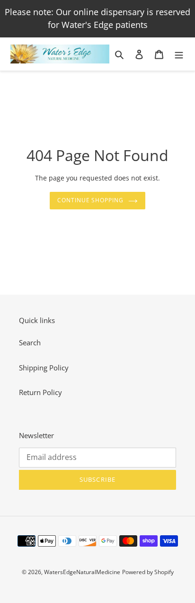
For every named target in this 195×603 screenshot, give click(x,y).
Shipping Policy (44, 367)
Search (30, 342)
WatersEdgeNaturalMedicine (82, 572)
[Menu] (179, 54)
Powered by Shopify (148, 572)
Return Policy (40, 392)
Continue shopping (90, 200)
